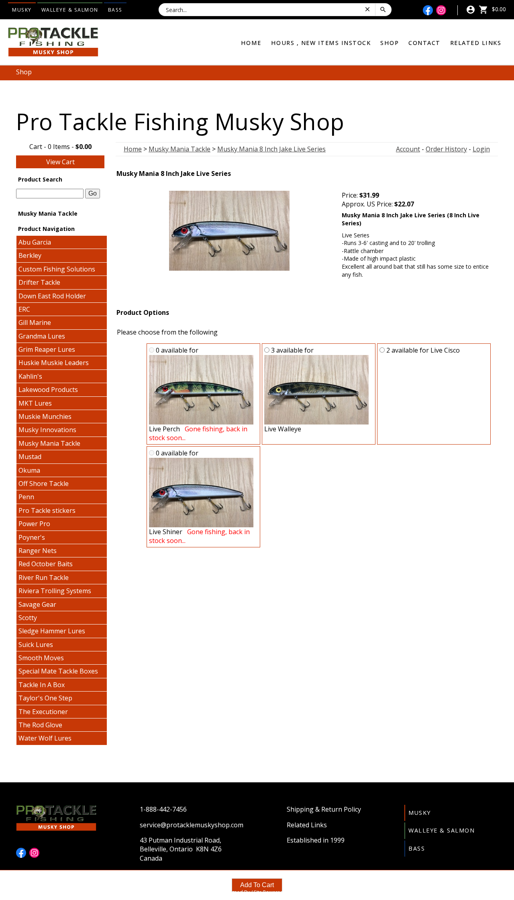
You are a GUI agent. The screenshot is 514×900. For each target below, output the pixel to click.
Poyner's (31, 537)
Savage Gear (37, 604)
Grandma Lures (41, 336)
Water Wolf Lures (44, 738)
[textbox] (50, 193)
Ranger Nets (37, 550)
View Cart (60, 161)
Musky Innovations (47, 429)
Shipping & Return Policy (324, 809)
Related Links (476, 43)
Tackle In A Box (41, 684)
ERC (24, 309)
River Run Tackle (43, 577)
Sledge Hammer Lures (51, 631)
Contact (424, 43)
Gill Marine (34, 322)
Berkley (29, 255)
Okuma (29, 470)
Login (481, 149)
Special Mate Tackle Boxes (58, 671)
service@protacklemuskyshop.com (191, 824)
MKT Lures (35, 403)
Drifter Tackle (39, 282)
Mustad (29, 456)
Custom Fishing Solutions (56, 269)
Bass (115, 9)
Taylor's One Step (45, 698)
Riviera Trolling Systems (54, 590)
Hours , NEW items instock (321, 43)
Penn (26, 496)
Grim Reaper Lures (46, 349)
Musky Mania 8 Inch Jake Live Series (271, 149)
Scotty (27, 617)
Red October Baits (45, 563)
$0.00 (498, 9)
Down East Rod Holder (52, 296)
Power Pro (34, 523)
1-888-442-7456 (163, 809)
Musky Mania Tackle (49, 443)
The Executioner (43, 711)
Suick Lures (35, 644)
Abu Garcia (34, 242)
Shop (389, 43)
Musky (22, 9)
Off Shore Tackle (43, 483)
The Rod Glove (40, 724)
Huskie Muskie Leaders (53, 362)
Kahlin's (30, 376)
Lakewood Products (48, 389)
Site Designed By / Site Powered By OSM (257, 892)
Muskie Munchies (44, 416)
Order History (446, 149)
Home (251, 43)
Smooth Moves (41, 657)
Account (408, 149)
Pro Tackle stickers (46, 510)
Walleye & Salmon (69, 9)
